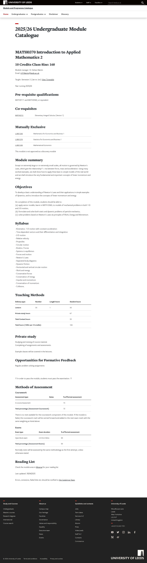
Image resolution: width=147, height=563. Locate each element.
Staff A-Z (78, 534)
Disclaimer (53, 14)
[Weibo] (118, 537)
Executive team (44, 530)
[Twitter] (118, 532)
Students (78, 2)
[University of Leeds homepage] (17, 2)
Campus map (43, 509)
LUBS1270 (19, 139)
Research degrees (9, 516)
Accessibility (43, 559)
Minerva (39, 467)
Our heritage (43, 512)
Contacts (78, 537)
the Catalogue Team (67, 479)
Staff (87, 2)
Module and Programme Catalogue (18, 8)
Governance (43, 519)
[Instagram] (123, 532)
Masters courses (9, 512)
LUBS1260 (19, 133)
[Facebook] (134, 532)
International (7, 519)
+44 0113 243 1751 (118, 526)
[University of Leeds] (127, 555)
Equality (42, 527)
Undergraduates (18, 14)
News (41, 534)
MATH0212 (19, 115)
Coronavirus (79, 541)
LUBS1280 (19, 145)
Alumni (77, 523)
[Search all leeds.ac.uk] (142, 3)
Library (77, 519)
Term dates (79, 512)
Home (5, 14)
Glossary (65, 14)
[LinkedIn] (129, 532)
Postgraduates (37, 14)
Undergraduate (8, 509)
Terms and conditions (30, 559)
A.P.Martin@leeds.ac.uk (29, 73)
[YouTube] (112, 532)
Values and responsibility (48, 523)
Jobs (76, 509)
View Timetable (48, 79)
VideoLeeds (79, 530)
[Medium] (112, 537)
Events (41, 537)
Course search (8, 523)
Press (77, 527)
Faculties (98, 2)
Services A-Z (79, 516)
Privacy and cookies (56, 559)
